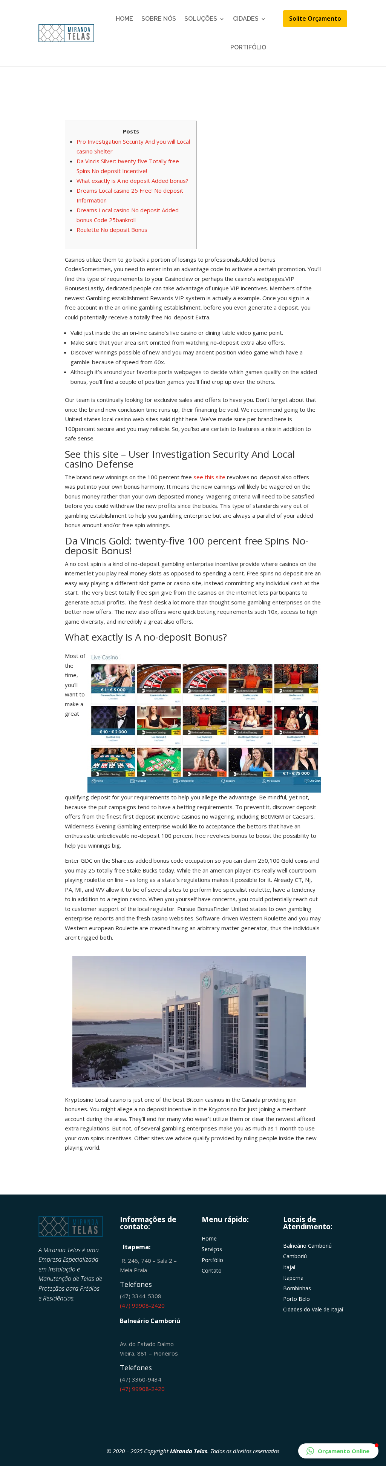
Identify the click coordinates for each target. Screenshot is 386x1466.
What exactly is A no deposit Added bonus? (132, 180)
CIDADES (246, 18)
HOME (124, 18)
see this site (209, 477)
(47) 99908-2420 (142, 1305)
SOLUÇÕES (200, 18)
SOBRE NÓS (158, 18)
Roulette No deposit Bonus (112, 229)
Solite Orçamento (315, 18)
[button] (338, 1450)
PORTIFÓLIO (248, 47)
